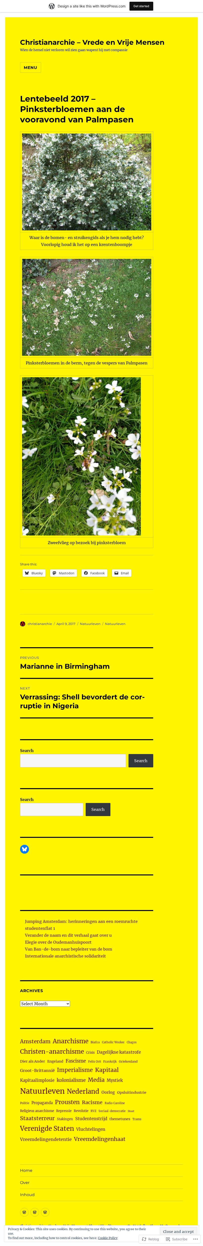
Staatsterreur (37, 1118)
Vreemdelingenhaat (100, 1139)
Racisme (92, 1102)
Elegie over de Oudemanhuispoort (58, 942)
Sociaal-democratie (112, 1111)
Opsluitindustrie (131, 1092)
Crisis (90, 1052)
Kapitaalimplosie (37, 1080)
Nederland (83, 1091)
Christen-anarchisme (52, 1051)
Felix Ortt (94, 1061)
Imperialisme (75, 1070)
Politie (24, 1103)
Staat (131, 1111)
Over (24, 1182)
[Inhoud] (45, 1212)
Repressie (64, 1111)
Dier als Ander (32, 1061)
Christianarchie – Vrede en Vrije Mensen (92, 42)
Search (27, 750)
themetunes (119, 1119)
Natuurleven (90, 624)
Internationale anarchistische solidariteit (65, 956)
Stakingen (65, 1119)
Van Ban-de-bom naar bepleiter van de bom (68, 949)
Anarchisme (70, 1041)
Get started (141, 6)
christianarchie (40, 624)
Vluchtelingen (90, 1129)
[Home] (24, 1212)
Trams (136, 1119)
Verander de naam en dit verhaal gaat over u (68, 935)
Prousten (67, 1102)
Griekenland (128, 1061)
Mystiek (115, 1080)
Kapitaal (107, 1069)
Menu (30, 67)
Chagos (132, 1042)
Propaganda (42, 1103)
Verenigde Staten (47, 1129)
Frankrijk (110, 1061)
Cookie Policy (108, 1238)
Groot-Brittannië (37, 1070)
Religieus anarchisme (37, 1111)
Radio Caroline (115, 1103)
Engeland (55, 1061)
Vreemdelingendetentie (46, 1139)
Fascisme (76, 1061)
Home (26, 1170)
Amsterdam (35, 1041)
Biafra (95, 1042)
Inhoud (27, 1194)
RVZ (93, 1111)
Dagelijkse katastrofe (119, 1052)
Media (96, 1079)
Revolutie (81, 1111)
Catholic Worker (113, 1042)
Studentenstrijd (91, 1118)
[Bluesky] (24, 849)
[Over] (34, 1212)
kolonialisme (71, 1080)
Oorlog (108, 1092)
